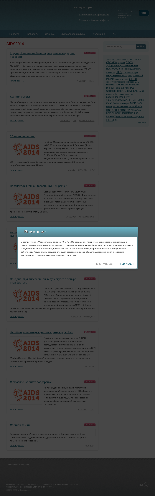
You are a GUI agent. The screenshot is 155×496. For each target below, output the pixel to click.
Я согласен (126, 263)
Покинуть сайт (105, 263)
